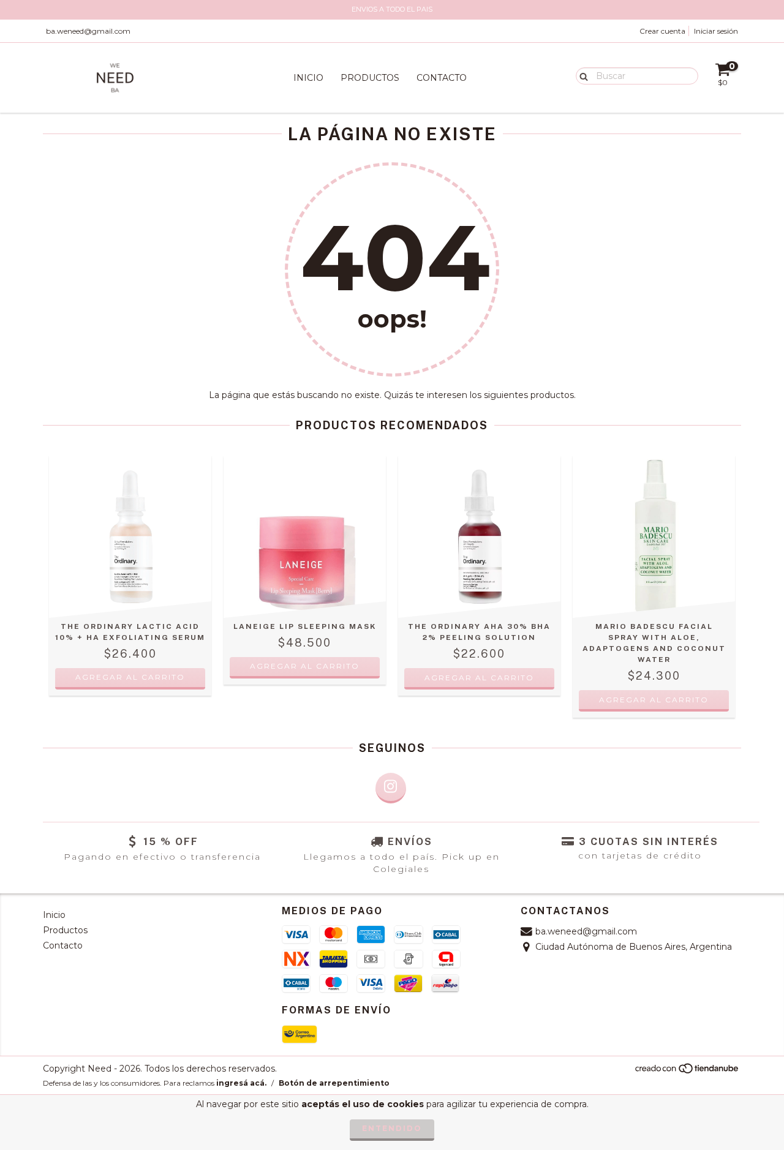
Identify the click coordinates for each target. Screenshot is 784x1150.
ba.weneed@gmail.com (88, 31)
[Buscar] (581, 75)
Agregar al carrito (305, 666)
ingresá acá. (241, 1083)
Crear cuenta (662, 31)
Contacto (442, 77)
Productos (370, 77)
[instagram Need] (390, 788)
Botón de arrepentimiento (334, 1083)
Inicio (308, 77)
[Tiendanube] (687, 1071)
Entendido (392, 1128)
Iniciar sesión (716, 31)
